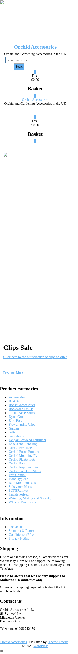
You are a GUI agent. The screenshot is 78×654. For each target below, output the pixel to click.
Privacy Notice (19, 538)
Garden (14, 428)
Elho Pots (15, 420)
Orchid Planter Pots (22, 459)
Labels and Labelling (23, 444)
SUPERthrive (18, 490)
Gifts (12, 432)
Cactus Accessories (22, 413)
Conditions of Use (21, 534)
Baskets (14, 401)
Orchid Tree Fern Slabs (25, 471)
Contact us (16, 527)
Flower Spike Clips (22, 424)
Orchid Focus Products (24, 451)
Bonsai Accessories (22, 405)
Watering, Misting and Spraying (30, 498)
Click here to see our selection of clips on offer (35, 357)
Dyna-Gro (16, 417)
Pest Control (17, 475)
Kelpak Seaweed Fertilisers (27, 440)
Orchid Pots (17, 463)
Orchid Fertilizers (20, 448)
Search (19, 66)
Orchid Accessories (35, 47)
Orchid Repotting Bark (24, 467)
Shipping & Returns (22, 530)
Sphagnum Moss (20, 486)
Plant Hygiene (18, 479)
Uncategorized (19, 494)
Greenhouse (17, 436)
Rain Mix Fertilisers (22, 483)
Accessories (17, 397)
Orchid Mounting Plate (24, 455)
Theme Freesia (58, 642)
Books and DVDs (21, 409)
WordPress (40, 646)
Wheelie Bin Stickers (23, 502)
